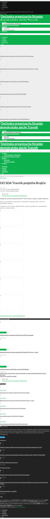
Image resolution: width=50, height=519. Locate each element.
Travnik (9, 505)
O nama (4, 22)
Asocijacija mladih (9, 30)
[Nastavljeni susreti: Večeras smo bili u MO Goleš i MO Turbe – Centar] (3, 65)
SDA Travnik (42, 503)
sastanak (35, 503)
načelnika (22, 501)
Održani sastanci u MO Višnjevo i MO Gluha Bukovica (14, 119)
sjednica (45, 503)
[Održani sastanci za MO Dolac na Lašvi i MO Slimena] (3, 78)
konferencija (9, 501)
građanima (36, 500)
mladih (17, 501)
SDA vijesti (3, 178)
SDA (38, 503)
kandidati (46, 500)
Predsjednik (19, 503)
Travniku (13, 505)
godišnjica (32, 500)
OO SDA (28, 501)
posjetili (15, 503)
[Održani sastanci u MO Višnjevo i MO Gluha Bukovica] (3, 116)
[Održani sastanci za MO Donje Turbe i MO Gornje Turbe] (3, 103)
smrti (47, 503)
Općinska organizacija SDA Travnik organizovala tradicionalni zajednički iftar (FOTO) (21, 447)
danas (24, 500)
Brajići (22, 500)
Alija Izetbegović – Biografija (12, 24)
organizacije (6, 503)
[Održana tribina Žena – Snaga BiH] (2, 489)
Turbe (16, 505)
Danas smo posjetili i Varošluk (8, 376)
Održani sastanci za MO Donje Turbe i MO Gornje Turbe (15, 106)
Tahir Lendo (3, 505)
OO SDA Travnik (33, 501)
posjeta (9, 503)
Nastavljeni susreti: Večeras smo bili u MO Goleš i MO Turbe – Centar (19, 69)
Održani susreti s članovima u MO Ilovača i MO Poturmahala (16, 56)
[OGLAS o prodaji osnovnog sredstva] (2, 460)
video (18, 505)
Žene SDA (6, 28)
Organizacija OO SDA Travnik (10, 25)
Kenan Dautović (3, 501)
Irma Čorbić (42, 500)
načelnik (19, 501)
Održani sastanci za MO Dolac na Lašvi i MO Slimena (14, 81)
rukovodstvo (26, 503)
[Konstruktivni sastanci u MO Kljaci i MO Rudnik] (3, 91)
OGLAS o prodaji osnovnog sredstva (9, 462)
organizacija (2, 503)
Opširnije (2, 437)
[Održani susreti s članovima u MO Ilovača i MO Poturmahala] (3, 53)
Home (2, 176)
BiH (20, 500)
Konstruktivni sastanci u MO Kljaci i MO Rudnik (13, 94)
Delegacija (28, 500)
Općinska (41, 501)
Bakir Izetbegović (15, 500)
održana (25, 501)
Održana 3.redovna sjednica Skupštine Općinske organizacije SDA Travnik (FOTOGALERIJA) (22, 455)
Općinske (45, 501)
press (22, 503)
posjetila (12, 503)
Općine (39, 501)
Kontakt (4, 31)
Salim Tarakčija (30, 503)
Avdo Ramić (10, 500)
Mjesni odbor (14, 501)
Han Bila (39, 500)
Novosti (4, 27)
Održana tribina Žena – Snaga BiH (8, 491)
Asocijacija (1, 500)
